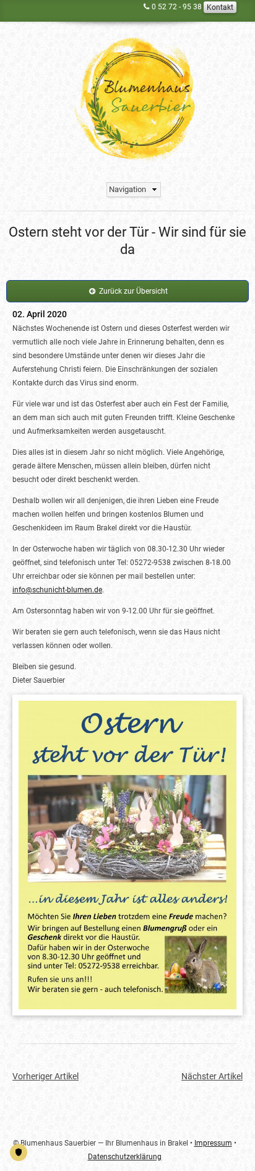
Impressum (213, 1143)
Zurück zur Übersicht (133, 291)
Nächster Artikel (212, 1076)
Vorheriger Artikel (45, 1076)
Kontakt (220, 7)
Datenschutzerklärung (125, 1156)
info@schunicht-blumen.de (57, 590)
